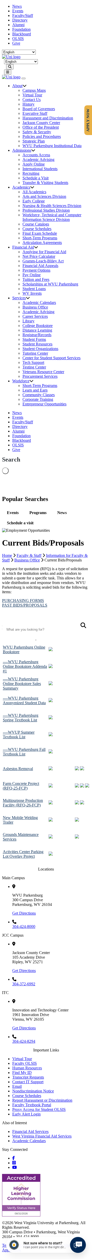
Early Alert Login (26, 1114)
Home (7, 555)
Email (17, 1086)
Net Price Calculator (38, 256)
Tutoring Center (35, 353)
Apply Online (33, 164)
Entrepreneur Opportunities (44, 404)
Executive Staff (34, 113)
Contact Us (31, 99)
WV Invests (32, 293)
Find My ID (22, 1072)
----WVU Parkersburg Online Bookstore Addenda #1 (25, 666)
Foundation (21, 29)
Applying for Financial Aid (44, 252)
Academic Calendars (39, 302)
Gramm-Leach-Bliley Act (43, 261)
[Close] (23, 78)
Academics (21, 187)
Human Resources (27, 1068)
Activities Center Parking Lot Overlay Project (23, 853)
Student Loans (34, 288)
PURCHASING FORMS (23, 600)
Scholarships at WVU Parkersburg (50, 284)
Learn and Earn (35, 390)
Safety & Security (36, 132)
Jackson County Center (41, 122)
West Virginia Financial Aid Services (42, 1136)
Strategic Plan (33, 141)
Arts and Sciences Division (44, 196)
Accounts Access (36, 155)
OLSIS (18, 38)
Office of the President (40, 127)
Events (17, 11)
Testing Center (34, 367)
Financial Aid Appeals (40, 265)
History (28, 104)
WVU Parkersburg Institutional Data (52, 146)
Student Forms (34, 339)
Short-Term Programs (39, 238)
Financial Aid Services (30, 1131)
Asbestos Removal (18, 768)
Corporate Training (37, 399)
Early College (33, 201)
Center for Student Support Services (51, 358)
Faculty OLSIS (24, 1063)
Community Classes (38, 395)
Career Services (35, 316)
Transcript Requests (28, 1077)
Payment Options (36, 270)
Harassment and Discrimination (47, 118)
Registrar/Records (36, 335)
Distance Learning (37, 330)
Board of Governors (38, 109)
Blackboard (21, 34)
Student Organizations (40, 348)
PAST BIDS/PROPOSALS (24, 605)
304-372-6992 (23, 984)
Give (16, 43)
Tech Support (33, 362)
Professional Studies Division (46, 210)
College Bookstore (37, 325)
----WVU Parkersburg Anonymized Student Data (24, 700)
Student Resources (37, 344)
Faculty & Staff (29, 555)
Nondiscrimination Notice (33, 1091)
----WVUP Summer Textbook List (18, 734)
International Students (39, 169)
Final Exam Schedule (39, 233)
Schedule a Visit (35, 178)
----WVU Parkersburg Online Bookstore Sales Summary (22, 683)
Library (28, 321)
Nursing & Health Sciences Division (51, 205)
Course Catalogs (35, 224)
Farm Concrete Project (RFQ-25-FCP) (21, 785)
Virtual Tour (32, 95)
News (17, 6)
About (17, 86)
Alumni (18, 25)
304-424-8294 (23, 1041)
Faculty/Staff (22, 15)
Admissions (21, 150)
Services (19, 298)
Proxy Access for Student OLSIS (39, 1109)
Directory (20, 20)
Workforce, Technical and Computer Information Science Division (51, 217)
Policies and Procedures (41, 136)
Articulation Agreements (42, 242)
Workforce (20, 381)
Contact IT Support (27, 1082)
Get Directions (24, 913)
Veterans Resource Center (43, 372)
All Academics (34, 192)
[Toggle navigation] (7, 72)
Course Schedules (36, 229)
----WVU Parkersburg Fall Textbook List (24, 751)
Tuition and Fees (35, 279)
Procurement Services (39, 376)
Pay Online (31, 275)
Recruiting (30, 173)
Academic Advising (38, 159)
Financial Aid (23, 247)
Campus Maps (34, 90)
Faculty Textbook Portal (31, 1105)
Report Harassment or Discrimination (42, 1100)
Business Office (35, 307)
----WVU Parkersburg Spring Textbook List (20, 717)
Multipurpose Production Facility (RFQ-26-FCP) (23, 802)
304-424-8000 (23, 926)
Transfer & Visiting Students (45, 182)
